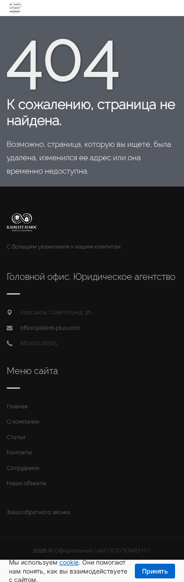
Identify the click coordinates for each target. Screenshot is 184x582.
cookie (69, 562)
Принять (155, 571)
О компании (23, 421)
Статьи (16, 437)
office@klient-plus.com (50, 327)
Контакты (19, 452)
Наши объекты (26, 483)
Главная (17, 406)
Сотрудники (23, 468)
